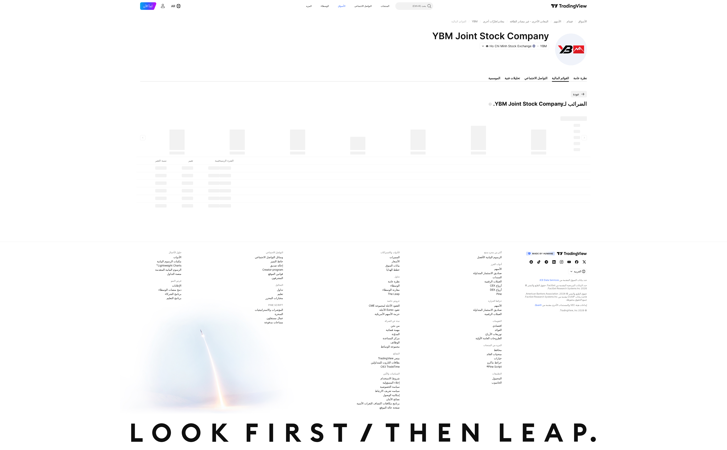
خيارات (498, 358)
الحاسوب (497, 382)
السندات (497, 277)
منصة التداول (174, 273)
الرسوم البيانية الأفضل (489, 257)
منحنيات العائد (494, 354)
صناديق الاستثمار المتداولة (487, 273)
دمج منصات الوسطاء (169, 289)
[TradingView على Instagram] (561, 262)
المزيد (309, 6)
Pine (499, 293)
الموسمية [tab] (494, 78)
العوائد (498, 329)
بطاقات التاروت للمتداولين (385, 362)
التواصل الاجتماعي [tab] (535, 78)
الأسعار (396, 261)
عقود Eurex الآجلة (389, 309)
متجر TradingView (389, 358)
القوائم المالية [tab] (560, 78)
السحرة (279, 314)
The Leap (394, 293)
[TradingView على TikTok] (538, 262)
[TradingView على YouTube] (569, 262)
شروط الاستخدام (390, 378)
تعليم (280, 293)
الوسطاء (325, 6)
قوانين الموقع (275, 273)
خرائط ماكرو (494, 362)
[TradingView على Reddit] (531, 262)
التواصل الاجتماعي (363, 6)
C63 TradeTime (390, 366)
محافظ (498, 350)
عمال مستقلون (275, 318)
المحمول (497, 378)
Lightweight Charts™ (168, 265)
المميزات (395, 257)
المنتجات (385, 6)
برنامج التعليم (174, 298)
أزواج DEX (496, 289)
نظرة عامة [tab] (580, 78)
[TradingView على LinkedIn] (554, 262)
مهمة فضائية (393, 329)
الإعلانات (176, 285)
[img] (487, 46)
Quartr (538, 305)
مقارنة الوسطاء (391, 289)
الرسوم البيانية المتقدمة (168, 269)
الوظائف (395, 342)
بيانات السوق (392, 265)
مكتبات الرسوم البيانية (169, 261)
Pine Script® (494, 366)
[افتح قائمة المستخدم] (163, 6)
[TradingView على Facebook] (576, 262)
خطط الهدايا (393, 269)
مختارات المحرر (274, 298)
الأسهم (498, 268)
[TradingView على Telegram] (546, 262)
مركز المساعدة (391, 338)
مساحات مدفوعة (273, 322)
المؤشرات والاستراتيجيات (269, 309)
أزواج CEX (496, 285)
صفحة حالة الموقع (390, 407)
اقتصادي (497, 325)
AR (173, 6)
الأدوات (177, 257)
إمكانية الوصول (391, 395)
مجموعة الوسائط (390, 346)
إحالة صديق (276, 265)
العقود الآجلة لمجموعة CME (384, 305)
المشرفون (277, 278)
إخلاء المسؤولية (391, 382)
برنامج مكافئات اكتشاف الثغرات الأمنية (378, 403)
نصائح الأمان (393, 399)
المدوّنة (396, 334)
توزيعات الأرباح (493, 334)
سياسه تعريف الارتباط (387, 390)
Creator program (272, 269)
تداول (280, 289)
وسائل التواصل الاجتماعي (269, 257)
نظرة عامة (394, 281)
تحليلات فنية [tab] (512, 78)
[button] (378, 6)
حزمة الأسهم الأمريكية (387, 314)
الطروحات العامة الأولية (489, 338)
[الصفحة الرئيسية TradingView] (569, 6)
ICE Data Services (549, 280)
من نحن (395, 325)
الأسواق (341, 6)
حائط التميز (277, 261)
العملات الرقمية (493, 281)
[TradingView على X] (584, 262)
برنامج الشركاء (173, 293)
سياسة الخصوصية (390, 386)
